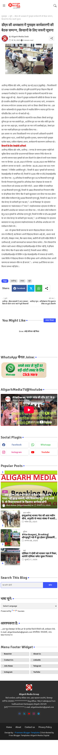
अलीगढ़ (13, 281)
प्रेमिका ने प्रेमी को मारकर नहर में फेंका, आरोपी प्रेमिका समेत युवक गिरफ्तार (39, 555)
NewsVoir (8, 654)
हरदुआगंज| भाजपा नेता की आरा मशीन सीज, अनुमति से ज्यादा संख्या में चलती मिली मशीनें (38, 517)
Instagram (8, 672)
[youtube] (29, 713)
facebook (17, 444)
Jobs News (8, 666)
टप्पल (22, 281)
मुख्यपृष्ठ (4, 16)
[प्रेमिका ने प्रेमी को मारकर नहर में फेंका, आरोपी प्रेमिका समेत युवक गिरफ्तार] (10, 556)
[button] (55, 6)
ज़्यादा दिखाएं (49, 320)
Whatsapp (38, 288)
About (18, 727)
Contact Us (8, 660)
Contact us (30, 727)
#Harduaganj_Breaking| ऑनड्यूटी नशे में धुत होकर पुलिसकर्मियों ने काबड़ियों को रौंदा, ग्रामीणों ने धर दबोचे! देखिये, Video (39, 536)
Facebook (21, 288)
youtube (45, 452)
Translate (21, 611)
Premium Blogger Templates (27, 732)
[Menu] (4, 6)
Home (9, 727)
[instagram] (34, 713)
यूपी (11, 16)
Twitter (31, 288)
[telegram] (38, 713)
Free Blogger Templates (19, 735)
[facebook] (19, 713)
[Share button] (46, 288)
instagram (16, 452)
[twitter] (24, 713)
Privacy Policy (45, 727)
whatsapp (46, 444)
